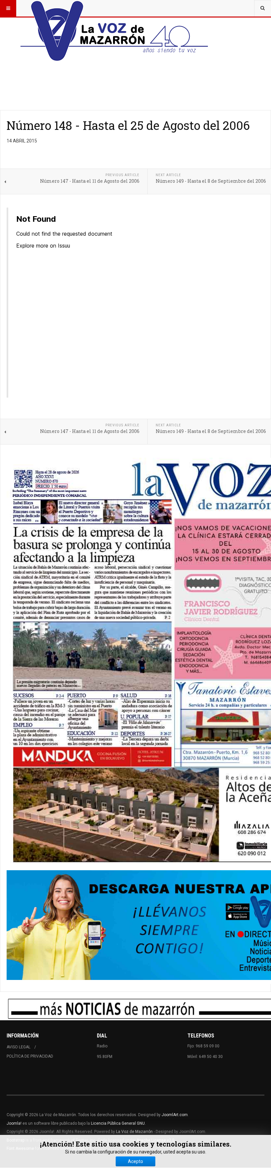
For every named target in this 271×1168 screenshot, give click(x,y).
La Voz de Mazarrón (134, 1131)
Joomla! (14, 1123)
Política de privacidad (30, 1056)
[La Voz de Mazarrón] (114, 8)
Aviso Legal (18, 1047)
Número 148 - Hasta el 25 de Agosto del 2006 (128, 125)
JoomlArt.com (175, 1114)
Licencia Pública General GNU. (118, 1123)
